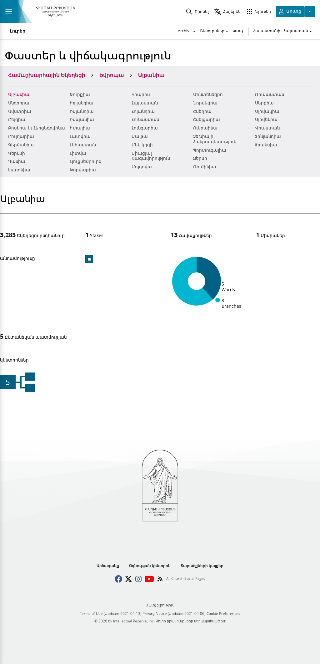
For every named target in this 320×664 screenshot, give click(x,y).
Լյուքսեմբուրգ (86, 161)
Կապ (237, 30)
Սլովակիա (267, 111)
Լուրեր (17, 31)
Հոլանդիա (143, 111)
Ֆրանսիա (266, 145)
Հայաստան (145, 103)
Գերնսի (16, 153)
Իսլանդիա (82, 111)
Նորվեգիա (205, 103)
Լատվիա (80, 136)
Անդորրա (18, 103)
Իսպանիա (82, 119)
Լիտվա (78, 153)
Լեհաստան (83, 145)
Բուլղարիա (21, 136)
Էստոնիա (19, 170)
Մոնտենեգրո (208, 94)
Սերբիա (264, 103)
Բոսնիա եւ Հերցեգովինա (36, 128)
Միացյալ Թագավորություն (151, 156)
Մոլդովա (142, 167)
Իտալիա (80, 128)
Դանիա (16, 161)
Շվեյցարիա (206, 119)
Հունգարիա (145, 128)
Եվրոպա (111, 75)
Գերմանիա (21, 145)
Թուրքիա (80, 94)
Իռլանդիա (81, 103)
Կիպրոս (141, 94)
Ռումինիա (204, 167)
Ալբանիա (18, 94)
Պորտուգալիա (209, 150)
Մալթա (140, 136)
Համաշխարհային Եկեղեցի (46, 75)
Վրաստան (267, 128)
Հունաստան (145, 119)
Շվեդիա (202, 111)
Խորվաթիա (83, 170)
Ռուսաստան (269, 94)
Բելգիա (16, 119)
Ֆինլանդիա (268, 136)
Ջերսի (200, 158)
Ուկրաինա (205, 128)
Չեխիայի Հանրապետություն (214, 139)
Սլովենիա (266, 119)
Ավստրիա (19, 111)
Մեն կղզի (142, 145)
